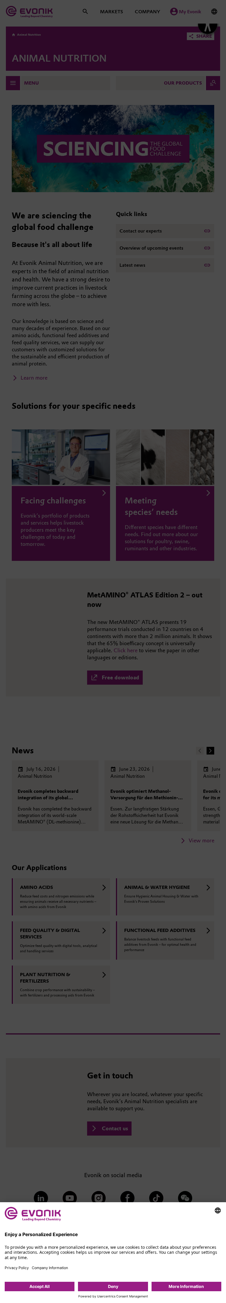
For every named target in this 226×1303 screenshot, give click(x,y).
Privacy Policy (17, 1268)
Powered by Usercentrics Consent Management (113, 1296)
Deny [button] (113, 1286)
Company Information (50, 1268)
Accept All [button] (39, 1286)
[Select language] (217, 1210)
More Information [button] (186, 1286)
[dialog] (113, 1252)
